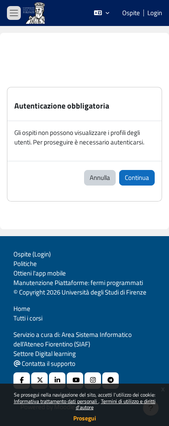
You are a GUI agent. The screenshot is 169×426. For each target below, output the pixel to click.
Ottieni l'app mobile (39, 273)
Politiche (25, 264)
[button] (101, 13)
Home (21, 309)
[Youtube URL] (75, 380)
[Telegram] (110, 380)
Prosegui (84, 418)
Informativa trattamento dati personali (56, 401)
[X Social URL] (39, 380)
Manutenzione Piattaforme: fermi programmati (78, 283)
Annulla (100, 178)
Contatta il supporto (47, 363)
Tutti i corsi (27, 318)
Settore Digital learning (44, 354)
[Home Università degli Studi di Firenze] (35, 13)
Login (154, 13)
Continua (137, 178)
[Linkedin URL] (57, 380)
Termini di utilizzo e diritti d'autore (116, 404)
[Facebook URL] (21, 380)
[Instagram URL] (92, 380)
